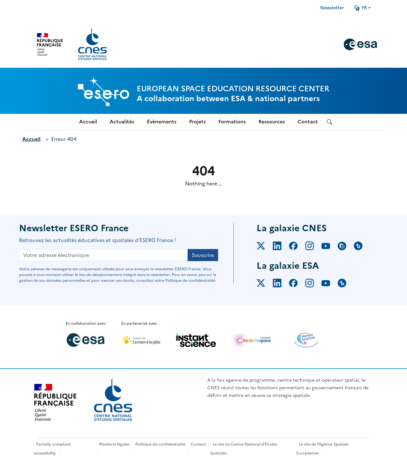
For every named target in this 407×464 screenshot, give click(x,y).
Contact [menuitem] (308, 121)
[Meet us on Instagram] (313, 247)
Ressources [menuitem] (272, 121)
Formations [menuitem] (232, 121)
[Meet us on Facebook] (297, 247)
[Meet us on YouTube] (329, 247)
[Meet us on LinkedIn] (281, 247)
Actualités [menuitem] (122, 121)
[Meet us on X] (265, 247)
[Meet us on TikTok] (362, 247)
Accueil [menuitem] (88, 121)
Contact (198, 444)
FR (364, 7)
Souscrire (203, 255)
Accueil (31, 139)
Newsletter (332, 7)
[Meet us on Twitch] (346, 247)
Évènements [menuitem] (161, 121)
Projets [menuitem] (197, 121)
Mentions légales (114, 444)
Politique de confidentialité (160, 444)
